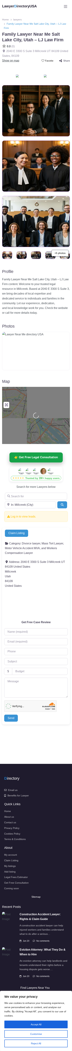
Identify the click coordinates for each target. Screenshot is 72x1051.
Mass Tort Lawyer (52, 543)
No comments (42, 941)
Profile (7, 271)
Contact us (10, 822)
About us (9, 816)
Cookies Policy (12, 833)
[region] (36, 1021)
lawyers (17, 19)
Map (6, 381)
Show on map (10, 60)
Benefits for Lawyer (18, 795)
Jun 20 (26, 941)
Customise (36, 1034)
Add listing (10, 871)
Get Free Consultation (16, 882)
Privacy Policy (11, 828)
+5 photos (60, 253)
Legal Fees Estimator (16, 877)
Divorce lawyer (31, 543)
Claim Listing (16, 533)
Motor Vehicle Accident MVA (22, 548)
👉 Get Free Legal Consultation (36, 457)
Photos (8, 326)
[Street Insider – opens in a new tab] (49, 77)
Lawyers (42, 486)
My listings (10, 866)
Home (5, 19)
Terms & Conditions (15, 839)
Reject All (36, 1043)
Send (11, 718)
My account (10, 854)
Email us (12, 790)
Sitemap (36, 896)
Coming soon (11, 888)
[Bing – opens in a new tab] (21, 77)
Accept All (36, 1024)
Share (66, 60)
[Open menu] (65, 6)
